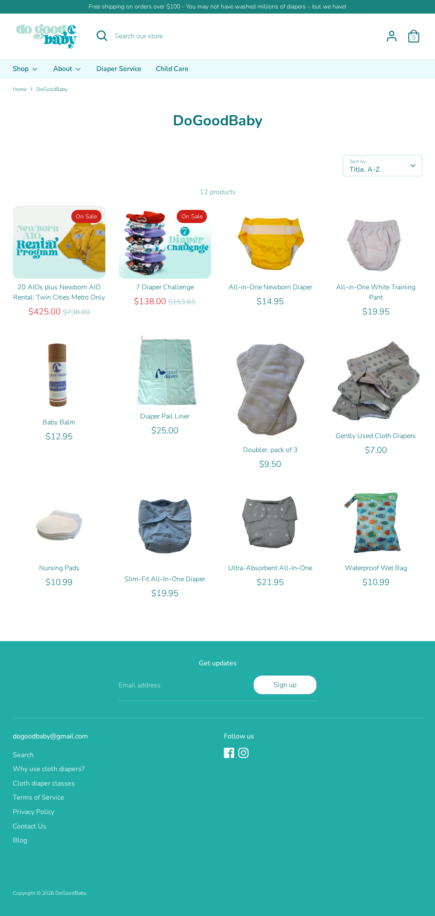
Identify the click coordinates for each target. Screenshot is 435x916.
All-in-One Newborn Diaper (270, 287)
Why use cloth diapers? (49, 769)
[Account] (391, 36)
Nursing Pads (59, 568)
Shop (21, 69)
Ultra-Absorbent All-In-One (270, 568)
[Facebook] (229, 753)
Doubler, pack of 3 (270, 450)
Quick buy (59, 264)
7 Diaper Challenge (165, 287)
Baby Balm (59, 422)
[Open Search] (101, 35)
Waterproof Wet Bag (376, 568)
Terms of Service (38, 797)
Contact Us (29, 826)
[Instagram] (243, 753)
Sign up (285, 685)
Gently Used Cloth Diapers (376, 436)
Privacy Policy (33, 812)
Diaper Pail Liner (164, 416)
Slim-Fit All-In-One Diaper (164, 579)
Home (19, 89)
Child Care (172, 69)
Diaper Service (118, 69)
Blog (20, 840)
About (63, 69)
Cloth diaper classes (44, 783)
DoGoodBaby (52, 89)
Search (23, 755)
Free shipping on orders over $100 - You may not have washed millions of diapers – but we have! (217, 7)
